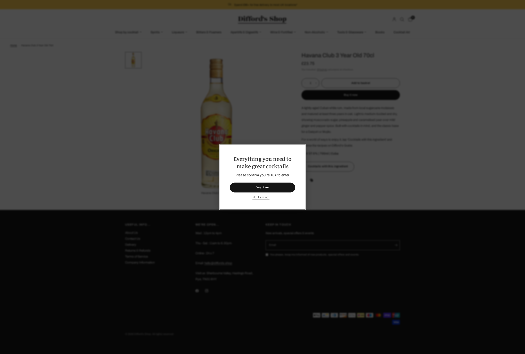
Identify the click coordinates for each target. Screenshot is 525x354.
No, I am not (260, 197)
